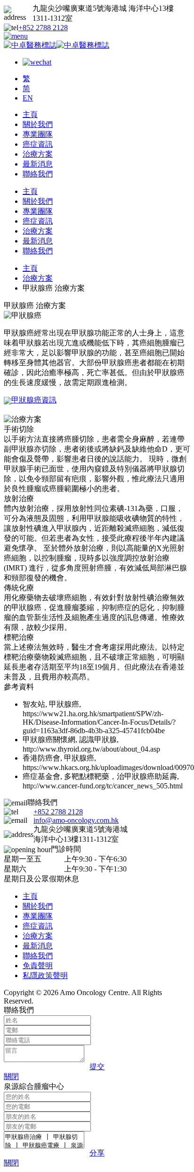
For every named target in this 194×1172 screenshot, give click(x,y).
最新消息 (38, 164)
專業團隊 (38, 134)
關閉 (11, 1076)
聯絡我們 (38, 174)
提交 (97, 1067)
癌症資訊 (38, 144)
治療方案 (38, 154)
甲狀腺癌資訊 (34, 400)
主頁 (30, 114)
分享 (97, 1153)
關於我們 (38, 124)
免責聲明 (38, 966)
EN (28, 98)
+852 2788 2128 (43, 28)
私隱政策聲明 (45, 975)
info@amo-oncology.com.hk (76, 820)
